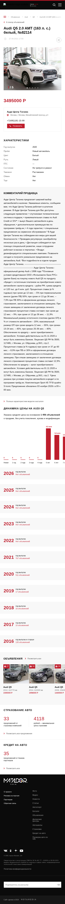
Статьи (35, 803)
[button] (57, 87)
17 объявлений (22, 592)
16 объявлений (22, 609)
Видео (35, 795)
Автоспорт (37, 807)
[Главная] (5, 17)
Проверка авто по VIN (40, 838)
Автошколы (37, 825)
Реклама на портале (11, 796)
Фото (34, 791)
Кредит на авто (39, 833)
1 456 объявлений (50, 415)
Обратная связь (10, 803)
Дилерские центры (37, 820)
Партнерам (8, 799)
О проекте (8, 792)
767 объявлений (23, 558)
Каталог (35, 811)
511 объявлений (23, 575)
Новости (36, 799)
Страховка (37, 829)
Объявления (37, 815)
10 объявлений (22, 625)
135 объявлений (23, 642)
